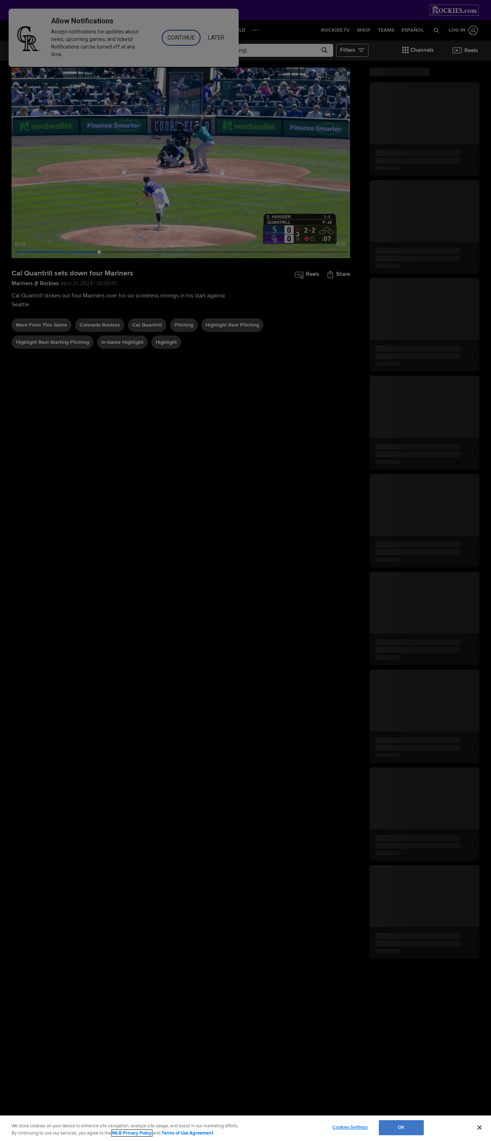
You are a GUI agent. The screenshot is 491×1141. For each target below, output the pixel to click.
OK (401, 1127)
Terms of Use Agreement (187, 1133)
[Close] (479, 1127)
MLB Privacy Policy (132, 1133)
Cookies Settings (350, 1127)
